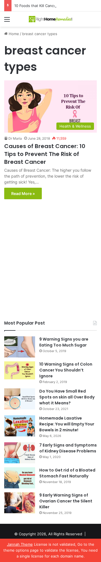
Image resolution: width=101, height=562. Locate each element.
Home (13, 33)
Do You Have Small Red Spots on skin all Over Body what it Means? (67, 397)
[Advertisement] (50, 261)
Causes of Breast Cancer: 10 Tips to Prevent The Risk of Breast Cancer (44, 154)
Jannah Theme (20, 544)
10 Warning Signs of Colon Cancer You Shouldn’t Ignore (65, 370)
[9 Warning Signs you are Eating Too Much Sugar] (19, 346)
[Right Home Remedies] (50, 19)
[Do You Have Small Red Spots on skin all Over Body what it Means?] (19, 398)
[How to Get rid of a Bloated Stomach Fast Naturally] (19, 477)
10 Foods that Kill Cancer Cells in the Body (51, 5)
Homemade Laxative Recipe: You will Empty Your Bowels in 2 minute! (66, 424)
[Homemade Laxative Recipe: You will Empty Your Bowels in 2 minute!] (19, 425)
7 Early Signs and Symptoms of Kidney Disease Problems (68, 448)
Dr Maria (15, 138)
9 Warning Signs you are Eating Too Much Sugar (63, 342)
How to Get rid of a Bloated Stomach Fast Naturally (67, 473)
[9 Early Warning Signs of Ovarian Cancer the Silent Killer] (19, 502)
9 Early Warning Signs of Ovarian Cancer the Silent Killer (65, 501)
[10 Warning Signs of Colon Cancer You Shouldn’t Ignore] (19, 370)
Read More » (23, 193)
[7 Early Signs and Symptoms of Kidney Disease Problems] (19, 452)
